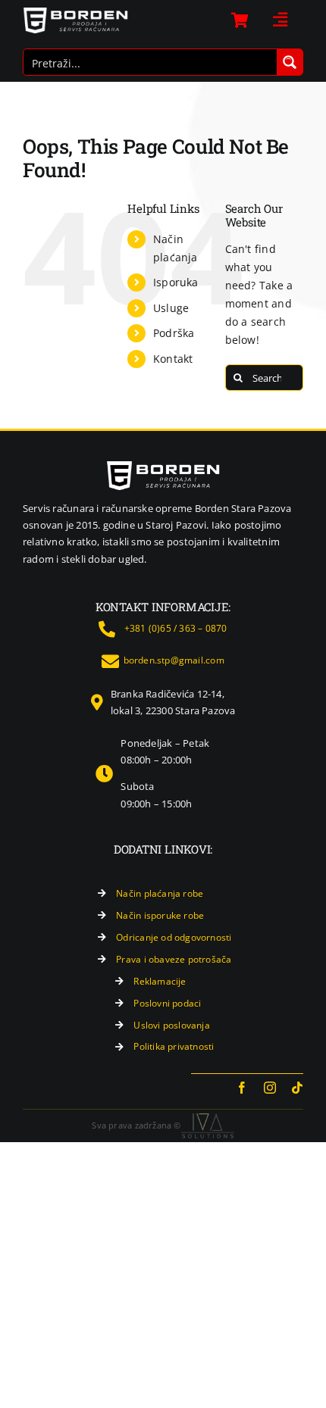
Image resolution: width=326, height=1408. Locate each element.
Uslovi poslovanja (171, 1025)
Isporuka (176, 282)
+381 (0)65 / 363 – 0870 (175, 628)
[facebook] (242, 1088)
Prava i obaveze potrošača (173, 959)
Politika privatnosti (173, 1046)
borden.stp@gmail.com (174, 660)
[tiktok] (297, 1088)
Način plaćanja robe (159, 893)
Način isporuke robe (160, 915)
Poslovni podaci (167, 1003)
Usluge (171, 308)
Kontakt (173, 358)
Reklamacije (159, 981)
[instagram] (270, 1088)
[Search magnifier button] (289, 62)
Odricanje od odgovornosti (173, 937)
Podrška (173, 333)
